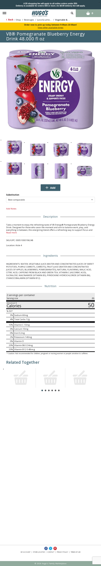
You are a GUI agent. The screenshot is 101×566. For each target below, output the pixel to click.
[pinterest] (55, 548)
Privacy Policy (62, 552)
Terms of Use (75, 552)
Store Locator (39, 552)
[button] (14, 147)
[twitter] (50, 548)
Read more (11, 232)
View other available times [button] (50, 27)
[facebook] (46, 548)
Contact (50, 552)
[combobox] (50, 199)
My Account (25, 552)
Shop (18, 19)
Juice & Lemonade (46, 19)
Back (10, 19)
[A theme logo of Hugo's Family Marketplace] (40, 13)
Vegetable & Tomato (65, 19)
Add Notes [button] (11, 208)
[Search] (72, 12)
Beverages (29, 19)
